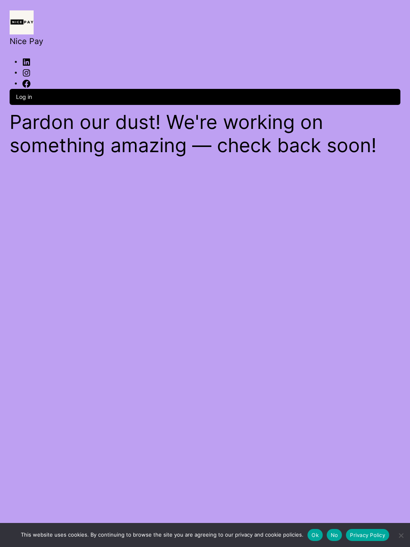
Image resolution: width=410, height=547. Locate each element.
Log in (24, 96)
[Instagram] (26, 72)
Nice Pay (26, 41)
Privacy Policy (367, 535)
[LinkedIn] (26, 61)
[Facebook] (26, 83)
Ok (315, 535)
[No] (401, 534)
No (334, 535)
